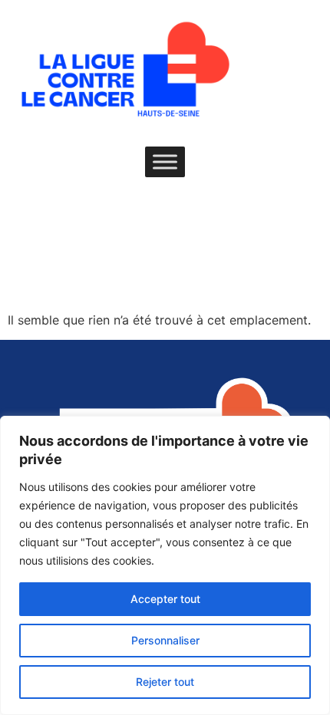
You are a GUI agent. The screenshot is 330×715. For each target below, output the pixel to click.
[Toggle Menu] (165, 161)
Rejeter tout (165, 681)
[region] (165, 565)
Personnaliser (165, 640)
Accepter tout (165, 598)
